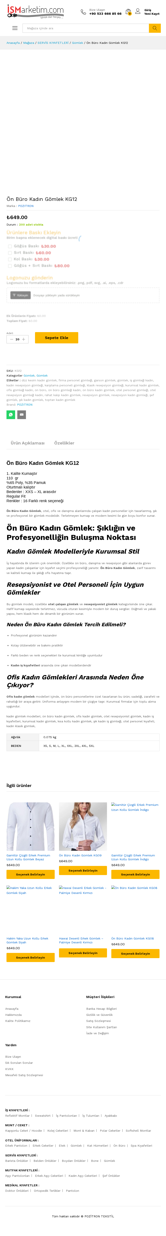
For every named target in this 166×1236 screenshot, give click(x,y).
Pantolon (72, 1190)
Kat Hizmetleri (97, 1145)
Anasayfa (11, 1008)
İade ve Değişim (97, 1033)
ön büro (40, 390)
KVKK (9, 1069)
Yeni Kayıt (152, 13)
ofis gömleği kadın (19, 390)
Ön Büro (119, 1145)
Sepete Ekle (56, 337)
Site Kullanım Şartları (101, 1027)
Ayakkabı (111, 1115)
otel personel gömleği (132, 390)
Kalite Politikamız (17, 1021)
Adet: (9, 333)
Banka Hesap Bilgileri (101, 1008)
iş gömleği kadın (141, 380)
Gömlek (29, 375)
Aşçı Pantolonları (17, 1175)
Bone (95, 1160)
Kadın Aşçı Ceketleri (83, 1175)
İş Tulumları (90, 1115)
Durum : (12, 224)
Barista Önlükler (16, 1160)
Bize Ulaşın (97, 9)
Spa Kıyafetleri (141, 1145)
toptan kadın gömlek (60, 400)
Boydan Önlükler (74, 1160)
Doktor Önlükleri (17, 1190)
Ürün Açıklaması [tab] (28, 443)
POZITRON (26, 206)
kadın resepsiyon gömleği (24, 385)
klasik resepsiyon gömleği (105, 385)
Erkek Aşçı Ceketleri (49, 1175)
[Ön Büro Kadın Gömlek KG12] (10, 414)
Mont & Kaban (83, 1130)
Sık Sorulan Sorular (19, 1062)
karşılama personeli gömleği (65, 385)
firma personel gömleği (75, 380)
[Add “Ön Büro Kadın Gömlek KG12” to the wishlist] (19, 354)
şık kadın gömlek (31, 400)
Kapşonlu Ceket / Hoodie (23, 1130)
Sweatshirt (43, 1115)
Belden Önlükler (45, 1160)
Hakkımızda (13, 1014)
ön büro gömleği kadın (64, 390)
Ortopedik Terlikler (47, 1190)
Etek (62, 1145)
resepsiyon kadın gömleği (129, 395)
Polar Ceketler (110, 1130)
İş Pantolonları (66, 1115)
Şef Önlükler (111, 1175)
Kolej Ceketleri (57, 1130)
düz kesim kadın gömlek (39, 380)
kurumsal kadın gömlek (142, 385)
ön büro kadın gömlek (98, 390)
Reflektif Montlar (17, 1115)
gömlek (122, 380)
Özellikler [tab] (64, 443)
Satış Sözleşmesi (98, 1021)
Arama (155, 28)
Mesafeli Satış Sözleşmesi (24, 1075)
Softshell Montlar (138, 1130)
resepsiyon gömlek (95, 395)
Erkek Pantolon (16, 1145)
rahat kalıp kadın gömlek (62, 395)
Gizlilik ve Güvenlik (99, 1014)
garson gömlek (104, 380)
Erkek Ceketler (43, 1145)
